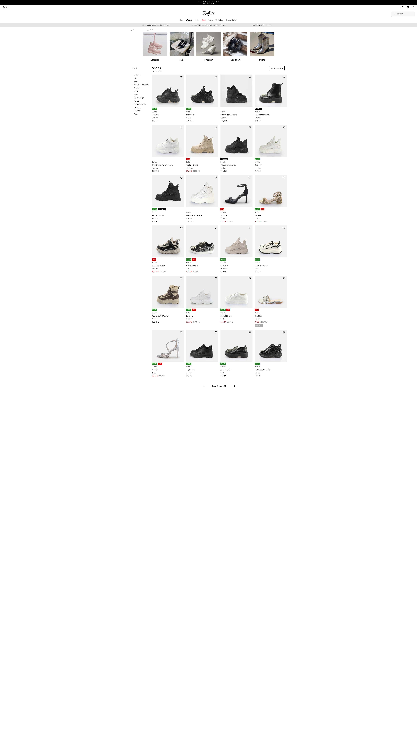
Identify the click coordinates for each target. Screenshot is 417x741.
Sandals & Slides (140, 104)
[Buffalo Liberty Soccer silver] (202, 241)
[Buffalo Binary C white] (202, 292)
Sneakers (137, 111)
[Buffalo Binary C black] (168, 91)
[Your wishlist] (407, 7)
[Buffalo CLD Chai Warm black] (168, 241)
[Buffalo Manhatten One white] (271, 241)
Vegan (136, 114)
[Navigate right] (234, 386)
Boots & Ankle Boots (141, 85)
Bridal (136, 81)
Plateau (136, 101)
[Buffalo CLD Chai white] (271, 141)
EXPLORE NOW (208, 3)
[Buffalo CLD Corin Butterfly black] (271, 346)
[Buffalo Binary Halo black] (202, 91)
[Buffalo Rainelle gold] (271, 191)
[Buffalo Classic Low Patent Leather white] (168, 141)
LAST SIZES (259, 325)
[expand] (132, 85)
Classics (136, 88)
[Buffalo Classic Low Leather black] (236, 141)
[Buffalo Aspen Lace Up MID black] (271, 91)
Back (134, 30)
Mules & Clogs (139, 98)
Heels (136, 91)
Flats (135, 78)
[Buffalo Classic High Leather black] (236, 91)
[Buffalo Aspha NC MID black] (168, 191)
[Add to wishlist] (181, 77)
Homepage (145, 30)
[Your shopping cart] (413, 7)
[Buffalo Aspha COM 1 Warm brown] (168, 292)
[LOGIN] (402, 7)
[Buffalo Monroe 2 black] (236, 191)
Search (400, 13)
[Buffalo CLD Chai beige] (236, 241)
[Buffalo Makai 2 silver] (168, 346)
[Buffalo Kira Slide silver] (271, 292)
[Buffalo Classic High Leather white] (202, 191)
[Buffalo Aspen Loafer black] (236, 346)
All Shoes (137, 75)
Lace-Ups (137, 107)
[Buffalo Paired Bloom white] (236, 292)
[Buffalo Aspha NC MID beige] (202, 141)
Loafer (136, 94)
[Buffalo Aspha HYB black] (202, 346)
